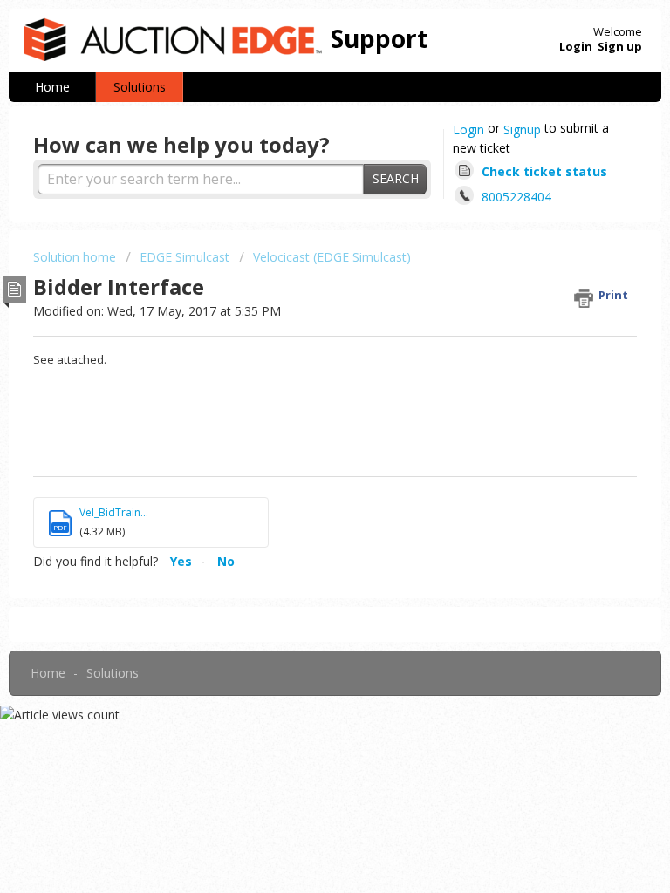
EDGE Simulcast (184, 257)
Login (468, 129)
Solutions (139, 86)
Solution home (76, 257)
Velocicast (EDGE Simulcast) (332, 257)
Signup (522, 129)
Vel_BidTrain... (113, 512)
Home (52, 86)
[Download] (303, 433)
